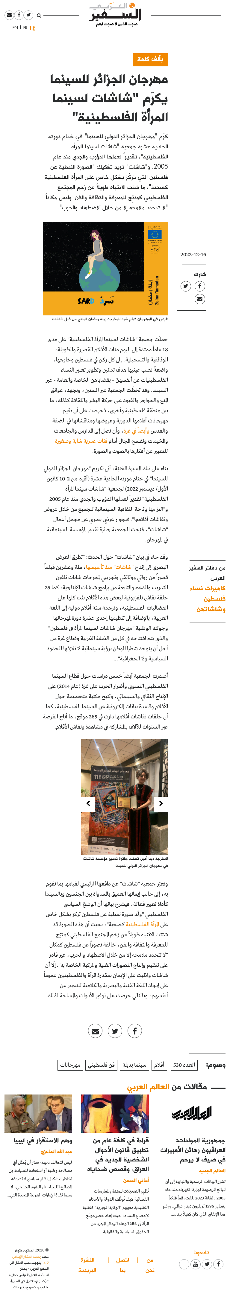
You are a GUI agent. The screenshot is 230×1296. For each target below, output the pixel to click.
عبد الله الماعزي (56, 1151)
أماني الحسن (136, 1180)
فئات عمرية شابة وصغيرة (81, 441)
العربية (33, 27)
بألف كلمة (150, 58)
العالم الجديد (212, 1170)
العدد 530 (184, 1065)
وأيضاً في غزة (136, 431)
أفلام (159, 1065)
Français (23, 27)
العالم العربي (148, 1086)
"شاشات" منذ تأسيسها (110, 567)
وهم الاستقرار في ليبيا (42, 1140)
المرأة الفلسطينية (142, 924)
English (13, 27)
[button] (161, 804)
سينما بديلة (134, 1065)
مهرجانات (70, 1065)
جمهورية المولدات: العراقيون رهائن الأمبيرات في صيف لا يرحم (193, 1149)
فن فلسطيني (101, 1065)
